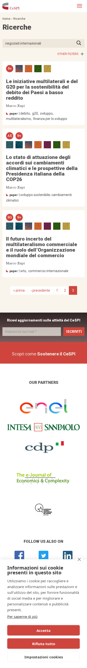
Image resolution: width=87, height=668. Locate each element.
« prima (19, 290)
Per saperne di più (22, 616)
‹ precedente (40, 290)
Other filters (68, 54)
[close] (79, 559)
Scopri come (43, 353)
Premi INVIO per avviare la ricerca (80, 43)
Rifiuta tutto (43, 643)
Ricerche (19, 18)
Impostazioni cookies (43, 657)
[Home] (10, 6)
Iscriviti (74, 332)
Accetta (43, 630)
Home (6, 18)
